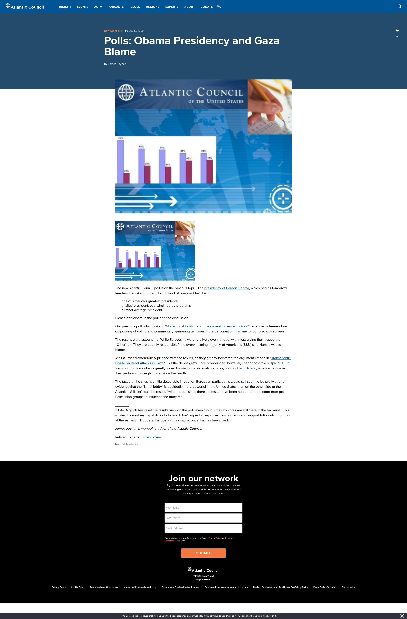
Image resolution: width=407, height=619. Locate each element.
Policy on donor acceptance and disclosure (226, 587)
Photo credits (348, 587)
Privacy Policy (215, 538)
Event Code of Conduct (325, 587)
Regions (152, 7)
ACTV (98, 7)
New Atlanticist (112, 31)
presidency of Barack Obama (226, 287)
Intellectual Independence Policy (140, 587)
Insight (65, 7)
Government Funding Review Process (180, 587)
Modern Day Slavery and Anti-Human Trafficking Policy (280, 587)
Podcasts (116, 7)
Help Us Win (246, 368)
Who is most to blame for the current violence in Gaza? (207, 326)
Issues (135, 7)
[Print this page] (397, 30)
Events (83, 7)
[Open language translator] (219, 6)
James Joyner (151, 436)
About (189, 7)
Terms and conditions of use (104, 587)
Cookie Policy (78, 587)
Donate (206, 7)
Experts (172, 7)
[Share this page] (397, 36)
